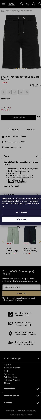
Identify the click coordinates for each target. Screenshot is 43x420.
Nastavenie (21, 212)
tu (3, 206)
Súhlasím (21, 219)
